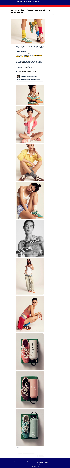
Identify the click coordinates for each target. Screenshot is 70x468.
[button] (19, 17)
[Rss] (58, 5)
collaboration (21, 46)
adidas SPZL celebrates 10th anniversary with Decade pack (27, 71)
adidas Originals (28, 46)
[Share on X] (14, 17)
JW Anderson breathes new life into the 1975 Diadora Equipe (26, 82)
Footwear (12, 8)
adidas (23, 62)
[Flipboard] (57, 5)
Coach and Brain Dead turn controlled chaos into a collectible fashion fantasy (28, 79)
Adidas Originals (14, 6)
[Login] (55, 2)
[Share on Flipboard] (16, 17)
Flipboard (27, 56)
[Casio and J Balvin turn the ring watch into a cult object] (18, 76)
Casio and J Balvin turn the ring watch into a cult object (29, 76)
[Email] (17, 17)
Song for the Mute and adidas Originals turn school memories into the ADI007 (28, 80)
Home (11, 6)
